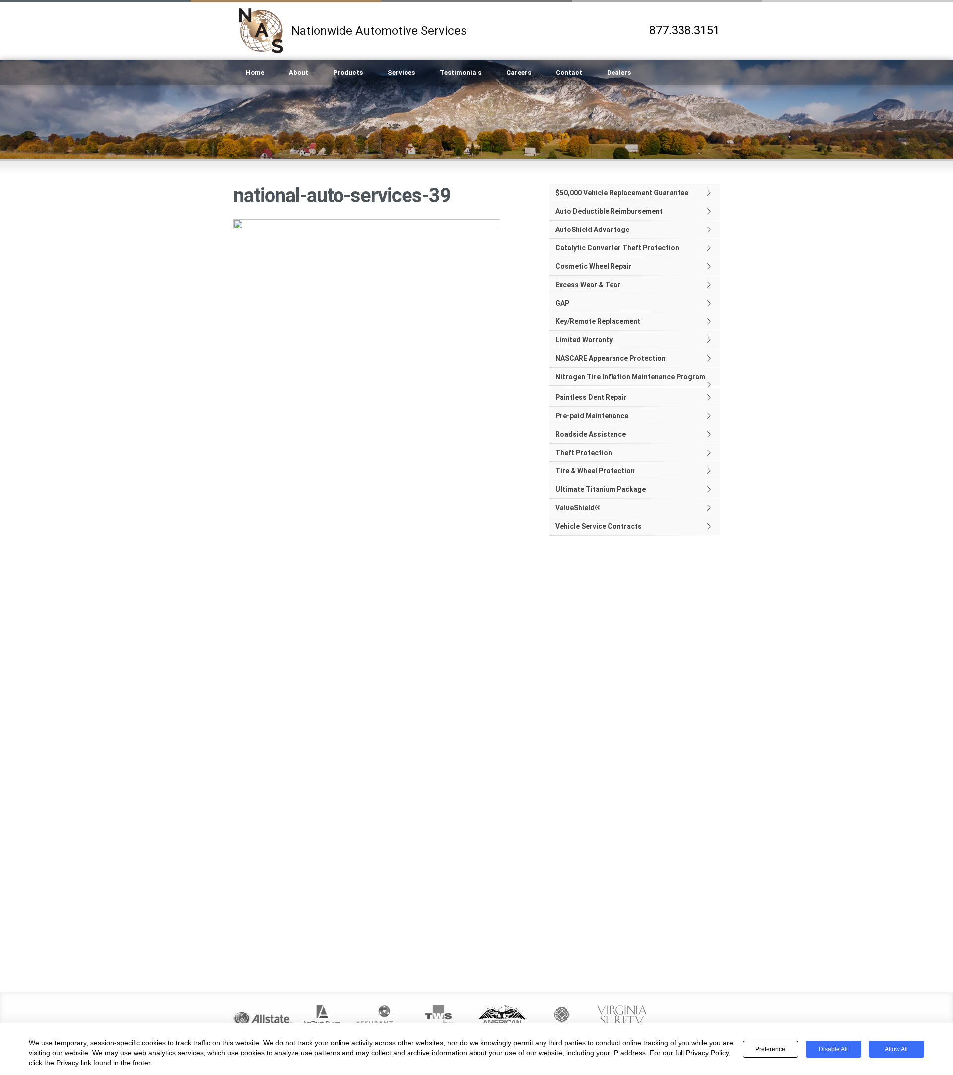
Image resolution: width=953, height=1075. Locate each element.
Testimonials (460, 72)
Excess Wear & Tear (587, 285)
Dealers (619, 72)
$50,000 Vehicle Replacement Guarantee (621, 193)
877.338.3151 (684, 30)
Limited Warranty (584, 340)
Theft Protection (583, 453)
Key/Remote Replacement (597, 321)
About (298, 72)
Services (401, 72)
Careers (518, 72)
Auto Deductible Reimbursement (609, 211)
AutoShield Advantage (592, 229)
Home (255, 72)
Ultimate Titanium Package (600, 489)
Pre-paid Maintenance (591, 416)
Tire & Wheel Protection (595, 471)
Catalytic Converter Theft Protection (617, 248)
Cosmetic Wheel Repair (593, 266)
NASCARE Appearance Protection (610, 358)
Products (348, 72)
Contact (569, 72)
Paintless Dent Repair (591, 397)
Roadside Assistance (590, 434)
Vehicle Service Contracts (598, 526)
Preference (770, 1049)
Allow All (896, 1049)
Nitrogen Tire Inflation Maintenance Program (630, 377)
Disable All (833, 1049)
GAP (562, 303)
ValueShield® (578, 508)
